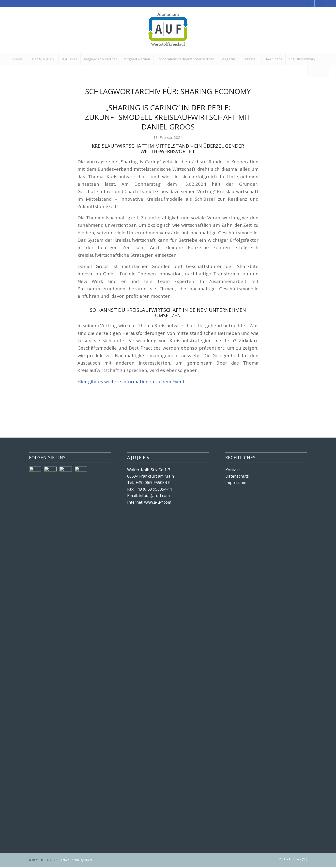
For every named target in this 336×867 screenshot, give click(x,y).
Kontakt (232, 469)
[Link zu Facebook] (303, 3)
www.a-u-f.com (157, 502)
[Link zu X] (310, 3)
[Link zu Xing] (318, 3)
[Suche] (318, 71)
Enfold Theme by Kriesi (76, 860)
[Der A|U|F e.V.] (168, 30)
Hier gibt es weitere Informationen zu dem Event (131, 381)
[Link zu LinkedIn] (325, 3)
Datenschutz (237, 476)
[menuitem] (18, 59)
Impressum (235, 482)
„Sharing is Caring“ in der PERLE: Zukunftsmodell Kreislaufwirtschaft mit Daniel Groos (168, 117)
